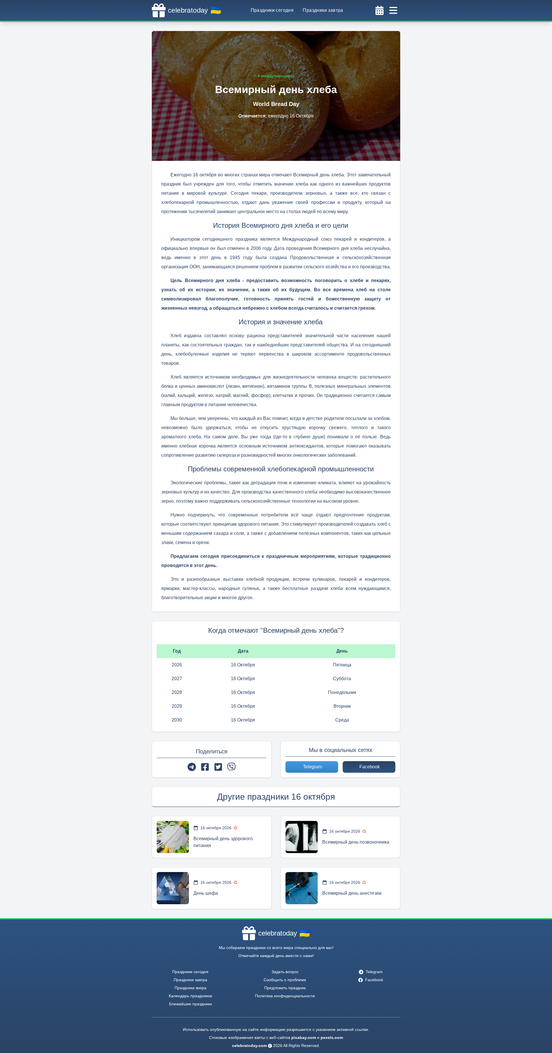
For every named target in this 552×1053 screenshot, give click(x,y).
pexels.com (332, 1037)
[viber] (231, 767)
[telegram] (191, 767)
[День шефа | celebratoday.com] (173, 888)
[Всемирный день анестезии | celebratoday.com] (301, 888)
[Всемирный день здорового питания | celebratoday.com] (173, 837)
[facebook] (205, 767)
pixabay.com (303, 1037)
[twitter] (218, 767)
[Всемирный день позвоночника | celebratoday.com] (301, 837)
